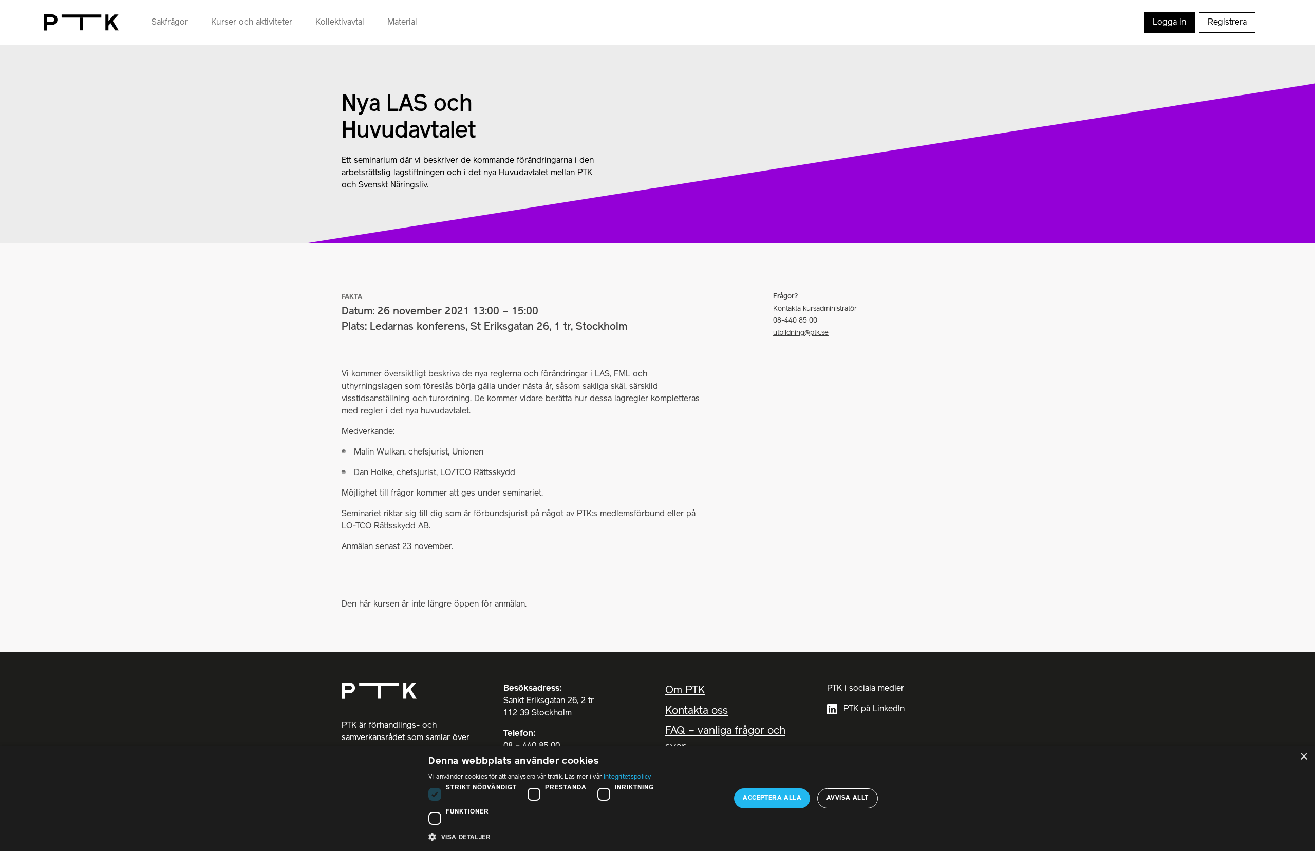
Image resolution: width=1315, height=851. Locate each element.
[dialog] (657, 798)
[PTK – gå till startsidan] (81, 22)
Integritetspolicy (627, 777)
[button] (575, 836)
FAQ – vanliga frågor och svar (725, 739)
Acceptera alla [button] (772, 798)
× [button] (1303, 757)
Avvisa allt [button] (847, 798)
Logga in (1169, 22)
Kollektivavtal (339, 22)
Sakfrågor (170, 22)
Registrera (1227, 22)
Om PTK (685, 690)
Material (402, 22)
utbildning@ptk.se (801, 333)
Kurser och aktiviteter (251, 22)
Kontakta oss (696, 711)
